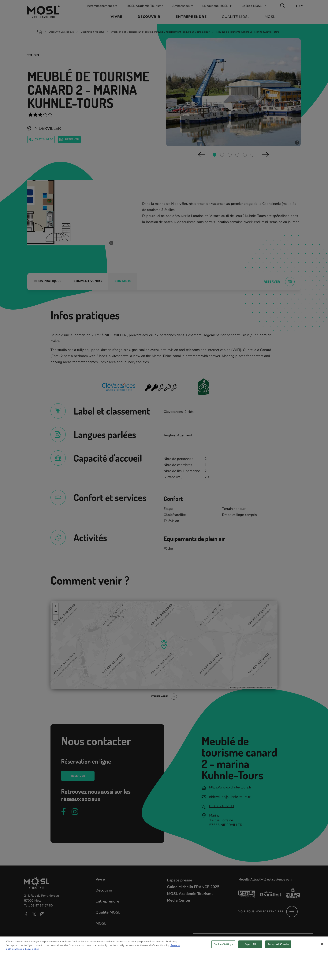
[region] (164, 944)
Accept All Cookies (278, 944)
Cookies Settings (223, 944)
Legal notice (32, 949)
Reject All (250, 944)
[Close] (322, 944)
